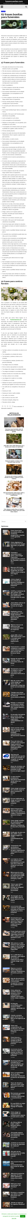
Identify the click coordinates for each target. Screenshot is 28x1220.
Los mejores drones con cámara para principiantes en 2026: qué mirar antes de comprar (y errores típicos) (18, 863)
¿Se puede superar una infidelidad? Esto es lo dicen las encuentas (17, 1135)
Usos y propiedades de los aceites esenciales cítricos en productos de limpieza (18, 1075)
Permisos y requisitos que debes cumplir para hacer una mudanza (17, 1195)
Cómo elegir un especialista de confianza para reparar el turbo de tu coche (18, 1114)
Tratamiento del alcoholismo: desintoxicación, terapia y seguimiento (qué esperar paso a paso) (18, 849)
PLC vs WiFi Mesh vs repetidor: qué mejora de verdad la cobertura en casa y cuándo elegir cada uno (18, 958)
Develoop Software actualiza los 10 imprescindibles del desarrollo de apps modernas (17, 1064)
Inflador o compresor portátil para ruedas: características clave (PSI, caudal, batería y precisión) (17, 706)
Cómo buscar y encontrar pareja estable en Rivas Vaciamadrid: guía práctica (16, 1040)
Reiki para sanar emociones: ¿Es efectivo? (16, 1185)
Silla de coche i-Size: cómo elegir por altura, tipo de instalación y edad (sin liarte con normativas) (18, 684)
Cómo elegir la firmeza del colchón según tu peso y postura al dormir (18, 791)
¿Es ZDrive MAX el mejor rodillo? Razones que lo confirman (16, 1125)
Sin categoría (13, 1128)
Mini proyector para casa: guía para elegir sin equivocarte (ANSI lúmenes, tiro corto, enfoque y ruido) (17, 875)
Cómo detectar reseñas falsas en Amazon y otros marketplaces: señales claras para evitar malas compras (14, 510)
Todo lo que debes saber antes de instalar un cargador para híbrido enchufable (17, 887)
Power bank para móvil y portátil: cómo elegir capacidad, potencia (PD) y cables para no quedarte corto (18, 934)
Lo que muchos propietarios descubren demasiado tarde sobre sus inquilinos (18, 779)
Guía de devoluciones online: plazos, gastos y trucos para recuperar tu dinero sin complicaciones (14, 494)
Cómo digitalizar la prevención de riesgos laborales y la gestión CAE (18, 545)
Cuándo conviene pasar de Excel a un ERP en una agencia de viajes (18, 1018)
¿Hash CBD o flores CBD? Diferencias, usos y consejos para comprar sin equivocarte (14, 446)
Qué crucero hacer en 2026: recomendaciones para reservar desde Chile (18, 1165)
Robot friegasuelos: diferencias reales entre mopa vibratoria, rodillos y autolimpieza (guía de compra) (18, 812)
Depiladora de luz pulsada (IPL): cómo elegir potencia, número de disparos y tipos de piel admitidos (18, 615)
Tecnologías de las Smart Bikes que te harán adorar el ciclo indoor (17, 898)
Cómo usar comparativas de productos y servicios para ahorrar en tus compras (17, 1029)
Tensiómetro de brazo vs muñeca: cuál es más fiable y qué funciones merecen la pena (18, 672)
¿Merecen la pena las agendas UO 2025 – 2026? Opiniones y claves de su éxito (17, 1176)
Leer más (14, 1218)
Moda (12, 737)
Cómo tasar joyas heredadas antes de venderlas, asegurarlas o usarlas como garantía (14, 430)
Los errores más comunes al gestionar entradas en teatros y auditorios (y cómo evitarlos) (14, 477)
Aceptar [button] (22, 1216)
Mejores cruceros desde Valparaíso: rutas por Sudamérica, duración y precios (18, 970)
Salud (12, 607)
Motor (12, 688)
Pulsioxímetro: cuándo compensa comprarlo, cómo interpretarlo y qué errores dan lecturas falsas (18, 650)
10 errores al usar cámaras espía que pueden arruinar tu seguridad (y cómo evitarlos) (17, 1052)
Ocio (11, 698)
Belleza (12, 575)
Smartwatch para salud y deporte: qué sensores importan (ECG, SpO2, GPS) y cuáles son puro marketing (17, 921)
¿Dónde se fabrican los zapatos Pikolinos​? (18, 1203)
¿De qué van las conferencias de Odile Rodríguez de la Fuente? (18, 1154)
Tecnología (13, 548)
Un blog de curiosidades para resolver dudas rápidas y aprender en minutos (18, 1006)
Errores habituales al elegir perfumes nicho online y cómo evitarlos (18, 801)
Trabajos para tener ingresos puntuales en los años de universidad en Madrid (18, 695)
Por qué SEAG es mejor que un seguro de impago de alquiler (18, 1105)
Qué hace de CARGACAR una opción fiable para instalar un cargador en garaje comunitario (18, 757)
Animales (12, 563)
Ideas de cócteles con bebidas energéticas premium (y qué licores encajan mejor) (18, 769)
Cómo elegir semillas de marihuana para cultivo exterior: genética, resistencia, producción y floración (18, 823)
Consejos (3, 11)
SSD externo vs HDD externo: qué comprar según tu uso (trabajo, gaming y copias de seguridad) (18, 946)
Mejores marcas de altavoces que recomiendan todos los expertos (17, 627)
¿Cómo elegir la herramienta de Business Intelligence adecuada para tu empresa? (17, 582)
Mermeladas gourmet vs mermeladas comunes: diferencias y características (18, 1095)
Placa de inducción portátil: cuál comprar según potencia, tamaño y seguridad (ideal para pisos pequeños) (18, 745)
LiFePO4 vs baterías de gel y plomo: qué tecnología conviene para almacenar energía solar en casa (18, 594)
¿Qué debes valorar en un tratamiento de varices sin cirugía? (18, 604)
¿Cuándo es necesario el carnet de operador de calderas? (18, 1144)
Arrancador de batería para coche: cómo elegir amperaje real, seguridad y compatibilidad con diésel (18, 718)
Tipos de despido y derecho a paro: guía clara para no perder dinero (17, 1085)
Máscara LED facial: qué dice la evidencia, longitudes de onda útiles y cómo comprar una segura (18, 570)
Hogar (12, 750)
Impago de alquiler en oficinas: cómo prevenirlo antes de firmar (14, 461)
